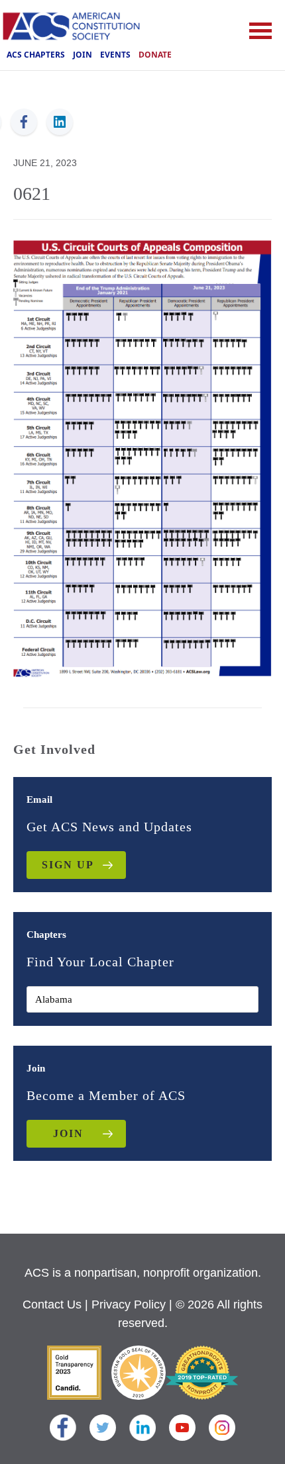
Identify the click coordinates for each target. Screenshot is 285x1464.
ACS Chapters (36, 54)
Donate (155, 54)
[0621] (142, 457)
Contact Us (52, 1304)
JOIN (68, 1133)
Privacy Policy (128, 1304)
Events (115, 54)
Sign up (68, 864)
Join (82, 54)
